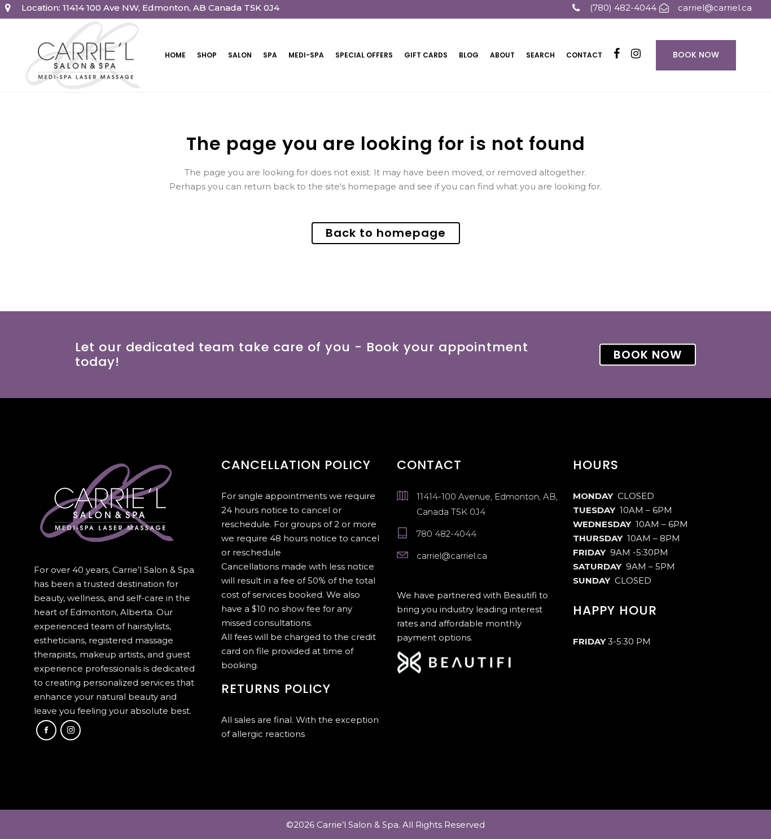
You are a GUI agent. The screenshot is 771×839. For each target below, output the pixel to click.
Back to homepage (386, 233)
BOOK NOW (648, 355)
